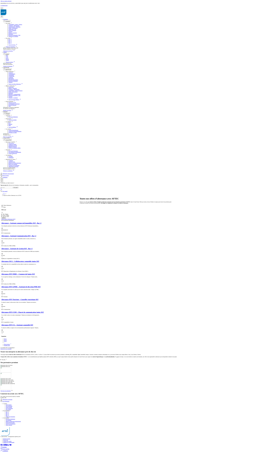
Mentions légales (6, 438)
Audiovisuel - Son (12, 29)
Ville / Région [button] (5, 214)
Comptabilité (11, 75)
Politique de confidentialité (8, 442)
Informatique (11, 78)
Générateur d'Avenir (12, 145)
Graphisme (10, 77)
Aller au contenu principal (6, 1)
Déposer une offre (12, 102)
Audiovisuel (11, 87)
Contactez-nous (11, 161)
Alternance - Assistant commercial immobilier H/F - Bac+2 (21, 223)
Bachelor (10, 124)
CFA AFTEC (11, 143)
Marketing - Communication (14, 94)
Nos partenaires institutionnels (14, 152)
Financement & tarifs (10, 422)
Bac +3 (10, 41)
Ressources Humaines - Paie (14, 35)
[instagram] (3, 445)
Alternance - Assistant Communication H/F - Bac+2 (18, 236)
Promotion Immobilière (13, 79)
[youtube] (10, 445)
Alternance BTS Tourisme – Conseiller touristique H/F (19, 299)
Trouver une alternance (10, 423)
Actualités (10, 156)
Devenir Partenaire (12, 105)
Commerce (10, 72)
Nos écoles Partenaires (13, 151)
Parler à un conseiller (12, 164)
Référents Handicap (12, 146)
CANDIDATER (4, 5)
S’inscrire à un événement (13, 165)
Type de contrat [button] (5, 216)
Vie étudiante (8, 420)
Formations (5, 19)
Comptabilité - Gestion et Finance (15, 90)
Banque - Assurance (12, 32)
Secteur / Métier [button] (5, 215)
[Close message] (2, 8)
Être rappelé (4, 191)
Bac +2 (10, 40)
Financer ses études (12, 119)
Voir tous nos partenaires (6, 390)
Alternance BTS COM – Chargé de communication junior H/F (22, 312)
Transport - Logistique (13, 97)
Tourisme (10, 31)
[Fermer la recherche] (2, 181)
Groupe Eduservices (12, 153)
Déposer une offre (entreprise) (14, 163)
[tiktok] (9, 445)
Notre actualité (9, 407)
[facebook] (1, 445)
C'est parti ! (16, 187)
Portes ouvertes (5, 175)
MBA (9, 125)
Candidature (4, 177)
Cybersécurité (11, 76)
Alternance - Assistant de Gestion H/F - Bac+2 (16, 248)
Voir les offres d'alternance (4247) (8, 219)
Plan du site (5, 440)
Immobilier (10, 34)
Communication (11, 73)
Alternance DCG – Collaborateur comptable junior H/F (20, 261)
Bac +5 (10, 43)
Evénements (11, 157)
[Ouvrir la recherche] (2, 179)
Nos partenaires (9, 406)
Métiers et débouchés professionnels (13, 421)
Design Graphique (12, 30)
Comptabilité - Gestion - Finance (15, 24)
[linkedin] (5, 445)
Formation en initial (12, 132)
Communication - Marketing (14, 26)
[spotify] (7, 445)
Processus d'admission (13, 116)
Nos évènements (5, 401)
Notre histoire (9, 404)
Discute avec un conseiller (6, 348)
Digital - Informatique (13, 28)
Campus (5, 52)
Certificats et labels (12, 144)
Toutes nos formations (10, 416)
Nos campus (8, 409)
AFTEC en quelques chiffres (14, 148)
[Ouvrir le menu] (2, 17)
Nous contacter (9, 425)
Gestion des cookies (7, 441)
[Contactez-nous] (1, 189)
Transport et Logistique (13, 36)
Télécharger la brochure (13, 166)
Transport (10, 82)
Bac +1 (10, 39)
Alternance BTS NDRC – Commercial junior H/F (18, 274)
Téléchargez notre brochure (8, 173)
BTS (9, 123)
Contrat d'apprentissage (13, 130)
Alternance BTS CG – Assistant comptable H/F (17, 325)
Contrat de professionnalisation (14, 131)
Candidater (10, 160)
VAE (9, 106)
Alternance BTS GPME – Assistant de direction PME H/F (21, 287)
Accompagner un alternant (14, 103)
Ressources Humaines (13, 81)
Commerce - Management (13, 25)
